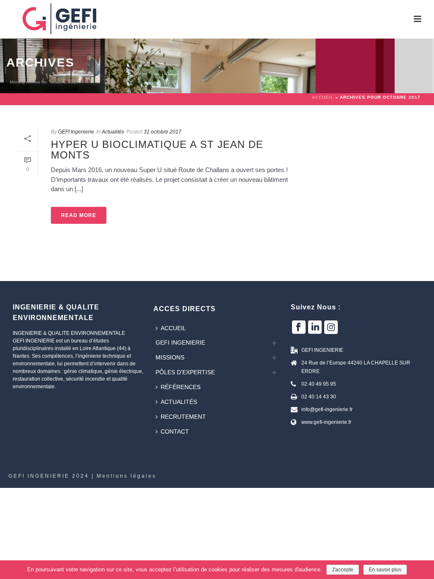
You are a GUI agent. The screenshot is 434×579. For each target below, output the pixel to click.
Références (180, 387)
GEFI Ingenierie (76, 132)
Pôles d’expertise (185, 372)
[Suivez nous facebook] (299, 327)
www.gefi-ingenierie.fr (326, 422)
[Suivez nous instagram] (331, 327)
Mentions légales (126, 476)
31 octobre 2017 (162, 132)
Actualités (113, 132)
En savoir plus (385, 570)
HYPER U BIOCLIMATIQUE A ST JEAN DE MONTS (157, 150)
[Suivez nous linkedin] (315, 327)
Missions (170, 357)
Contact (175, 431)
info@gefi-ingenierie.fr (327, 409)
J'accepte (342, 570)
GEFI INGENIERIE (180, 342)
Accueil (323, 97)
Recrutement (183, 416)
